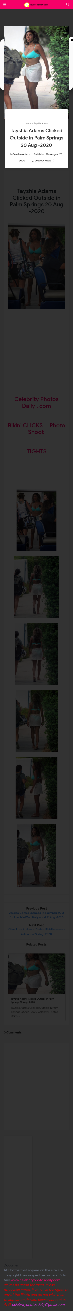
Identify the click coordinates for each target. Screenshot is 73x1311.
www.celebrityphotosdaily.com (35, 1280)
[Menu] (4, 4)
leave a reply (43, 160)
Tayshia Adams (21, 154)
